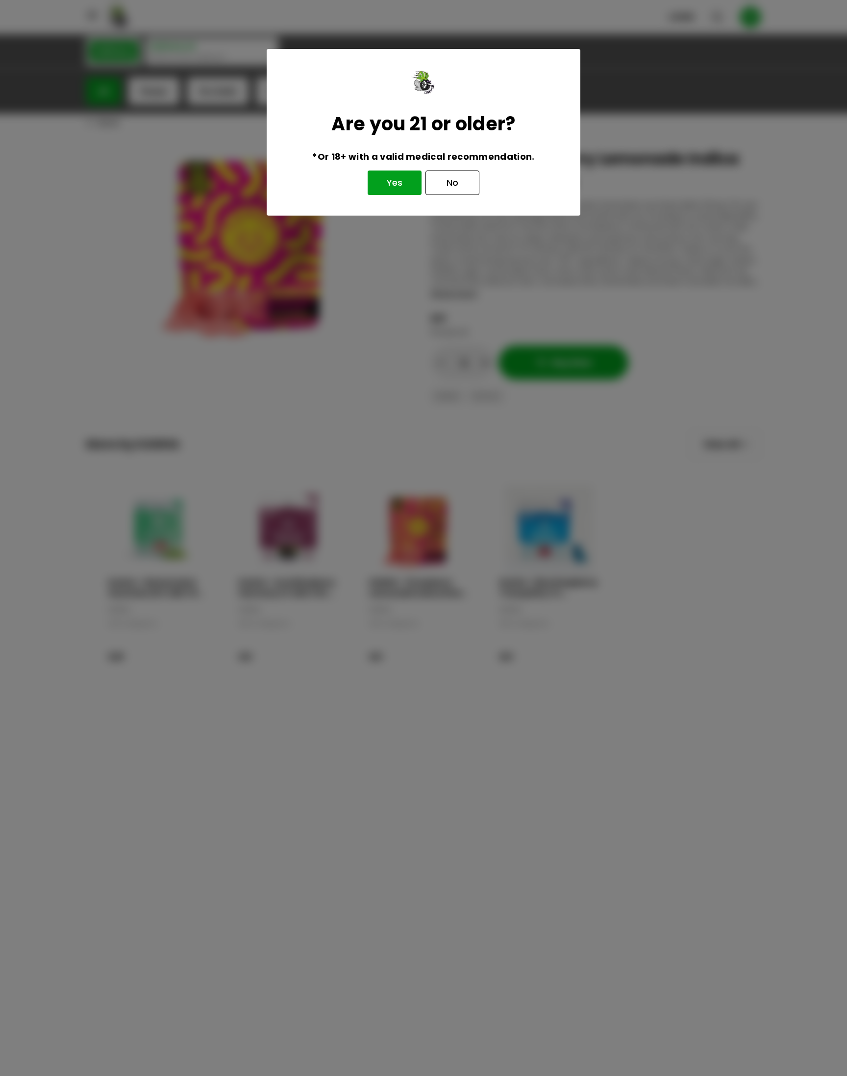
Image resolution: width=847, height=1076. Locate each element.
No (452, 182)
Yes (394, 182)
